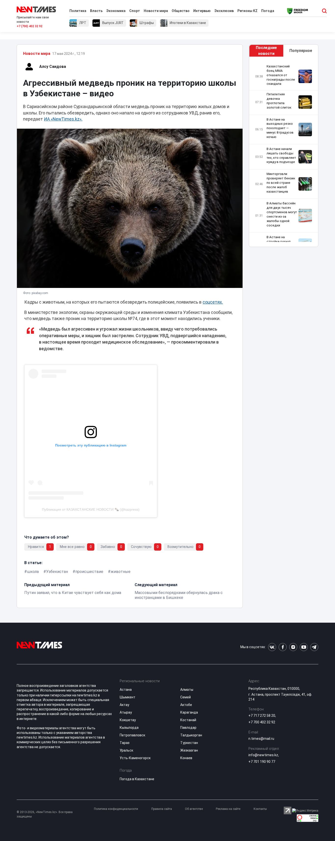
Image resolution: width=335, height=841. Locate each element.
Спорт (134, 11)
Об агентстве (194, 809)
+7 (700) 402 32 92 (29, 26)
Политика (77, 11)
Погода (267, 11)
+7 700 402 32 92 (261, 722)
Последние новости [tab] (266, 50)
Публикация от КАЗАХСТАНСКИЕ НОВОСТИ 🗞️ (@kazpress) (91, 509)
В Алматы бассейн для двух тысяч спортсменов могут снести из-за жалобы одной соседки (282, 214)
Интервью (202, 11)
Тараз (124, 743)
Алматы (186, 690)
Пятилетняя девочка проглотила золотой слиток (279, 100)
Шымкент (127, 697)
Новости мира (156, 11)
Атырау (126, 712)
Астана (126, 690)
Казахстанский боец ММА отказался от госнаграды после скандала (281, 75)
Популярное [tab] (300, 50)
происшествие (89, 571)
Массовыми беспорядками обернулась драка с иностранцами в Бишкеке (179, 595)
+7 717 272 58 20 (261, 715)
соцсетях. (213, 302)
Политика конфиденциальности (116, 809)
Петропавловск (132, 735)
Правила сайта (161, 809)
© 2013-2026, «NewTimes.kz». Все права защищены (45, 814)
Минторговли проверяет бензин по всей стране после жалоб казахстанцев (281, 182)
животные (120, 571)
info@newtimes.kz (263, 755)
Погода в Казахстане (137, 779)
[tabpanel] (283, 153)
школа (33, 571)
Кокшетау (128, 720)
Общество (181, 11)
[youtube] (304, 647)
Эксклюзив (224, 11)
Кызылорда (129, 728)
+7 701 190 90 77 (261, 762)
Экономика (116, 11)
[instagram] (293, 647)
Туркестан (189, 743)
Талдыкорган (191, 735)
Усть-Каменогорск (135, 758)
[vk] (272, 647)
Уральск (126, 750)
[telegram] (314, 647)
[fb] (283, 647)
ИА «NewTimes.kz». (63, 119)
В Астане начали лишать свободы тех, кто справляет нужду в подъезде (281, 155)
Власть (96, 11)
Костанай (188, 720)
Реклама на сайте (228, 809)
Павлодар (188, 728)
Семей (185, 697)
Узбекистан (57, 571)
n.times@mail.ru (261, 739)
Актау (124, 705)
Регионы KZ (247, 11)
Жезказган (189, 750)
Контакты (260, 809)
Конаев (186, 758)
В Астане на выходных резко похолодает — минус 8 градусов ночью (280, 128)
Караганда (189, 712)
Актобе (186, 705)
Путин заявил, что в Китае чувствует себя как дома (72, 592)
